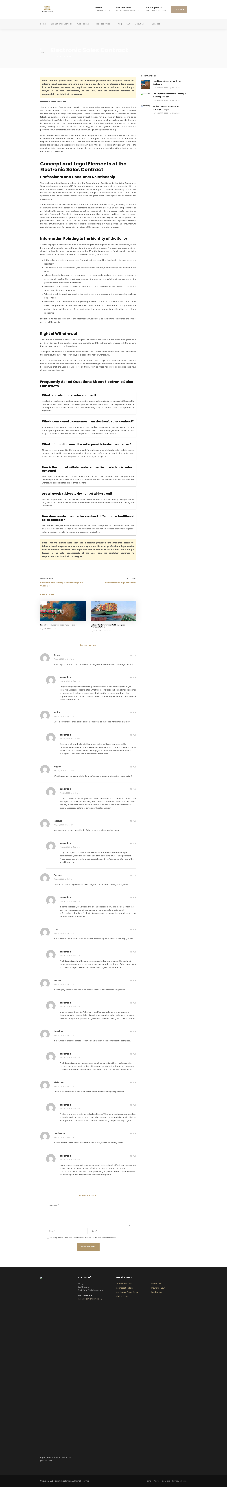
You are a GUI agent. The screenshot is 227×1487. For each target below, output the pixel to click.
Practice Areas (103, 24)
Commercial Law (123, 1283)
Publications (83, 24)
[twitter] (48, 1466)
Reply (133, 655)
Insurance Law (158, 1288)
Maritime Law (122, 1296)
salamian (57, 57)
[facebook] (41, 1466)
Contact (156, 24)
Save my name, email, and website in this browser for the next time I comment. (83, 1237)
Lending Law (156, 1292)
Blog (120, 24)
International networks (61, 24)
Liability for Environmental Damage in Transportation (108, 626)
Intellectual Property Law (127, 1292)
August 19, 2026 (45, 629)
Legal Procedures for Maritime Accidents (58, 625)
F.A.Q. (128, 24)
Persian (180, 9)
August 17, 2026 (161, 113)
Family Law (156, 1283)
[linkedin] (44, 1466)
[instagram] (52, 1466)
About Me (139, 24)
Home (43, 24)
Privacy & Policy (179, 1481)
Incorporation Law (124, 1288)
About (156, 1481)
